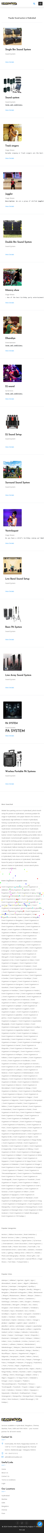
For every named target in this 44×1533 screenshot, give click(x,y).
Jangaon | (29, 1326)
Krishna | (25, 1341)
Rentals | (23, 1256)
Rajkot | (33, 1369)
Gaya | (13, 1311)
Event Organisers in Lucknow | (31, 1067)
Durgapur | (6, 1308)
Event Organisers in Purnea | (17, 1128)
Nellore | (29, 1356)
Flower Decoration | (20, 1247)
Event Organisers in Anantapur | (21, 905)
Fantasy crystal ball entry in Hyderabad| (16, 823)
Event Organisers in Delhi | (20, 948)
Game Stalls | (23, 1250)
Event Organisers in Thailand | (14, 1170)
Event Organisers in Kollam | (18, 1057)
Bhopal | (6, 1295)
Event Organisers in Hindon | (30, 990)
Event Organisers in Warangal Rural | (25, 1207)
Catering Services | (28, 1237)
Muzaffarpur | (7, 1353)
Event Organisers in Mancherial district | (23, 1079)
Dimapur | (25, 1305)
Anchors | (5, 1234)
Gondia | (32, 1311)
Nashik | (23, 1356)
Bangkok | (23, 1289)
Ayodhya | (32, 1286)
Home (4, 1469)
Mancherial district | (28, 1347)
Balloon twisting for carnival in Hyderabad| (27, 847)
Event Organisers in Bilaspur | (29, 932)
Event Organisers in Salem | (19, 1146)
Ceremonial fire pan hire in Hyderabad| (24, 829)
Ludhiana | (13, 1344)
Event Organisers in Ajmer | (12, 899)
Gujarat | (14, 1314)
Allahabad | (34, 1283)
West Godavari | (14, 1399)
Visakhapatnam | (26, 1393)
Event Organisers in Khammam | (22, 1048)
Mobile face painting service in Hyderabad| (17, 810)
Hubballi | (32, 1317)
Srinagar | (5, 1381)
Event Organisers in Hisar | (11, 993)
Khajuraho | (35, 1335)
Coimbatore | (30, 1298)
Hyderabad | (6, 1320)
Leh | (38, 1341)
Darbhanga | (6, 1302)
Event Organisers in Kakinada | (13, 1036)
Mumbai (4, 1499)
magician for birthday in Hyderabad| (15, 832)
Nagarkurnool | (24, 1353)
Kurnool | (32, 1341)
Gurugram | (28, 1314)
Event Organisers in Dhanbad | (22, 951)
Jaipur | (26, 1323)
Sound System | (20, 1259)
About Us (5, 1473)
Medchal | (5, 1350)
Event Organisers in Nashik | (13, 1103)
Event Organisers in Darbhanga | (15, 945)
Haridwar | (13, 1317)
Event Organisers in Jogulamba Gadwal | (16, 1030)
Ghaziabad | (20, 1311)
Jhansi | (14, 1329)
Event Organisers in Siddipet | (12, 1155)
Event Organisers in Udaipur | (29, 1182)
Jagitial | (20, 1323)
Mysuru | (15, 1353)
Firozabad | (6, 1311)
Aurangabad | (23, 1286)
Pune (3, 1513)
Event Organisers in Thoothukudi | (30, 1173)
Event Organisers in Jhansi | (21, 1024)
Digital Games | (27, 1240)
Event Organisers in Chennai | (22, 939)
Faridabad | (34, 1308)
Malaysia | (17, 1347)
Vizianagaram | (7, 1396)
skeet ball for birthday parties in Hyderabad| (18, 841)
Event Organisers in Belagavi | (29, 917)
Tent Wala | (12, 1262)
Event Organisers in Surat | (11, 1167)
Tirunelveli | (17, 1387)
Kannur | (5, 1335)
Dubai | (35, 1305)
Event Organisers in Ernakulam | (21, 966)
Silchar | (36, 1375)
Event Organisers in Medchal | (28, 1082)
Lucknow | (5, 1344)
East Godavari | (16, 1308)
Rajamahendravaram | (10, 1369)
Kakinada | (25, 1332)
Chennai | (14, 1298)
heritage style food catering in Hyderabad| (17, 850)
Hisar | (26, 1317)
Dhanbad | (36, 1302)
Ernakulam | (26, 1308)
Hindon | (20, 1317)
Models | (38, 1253)
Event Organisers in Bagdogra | (14, 911)
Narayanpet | (15, 1356)
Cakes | (18, 1237)
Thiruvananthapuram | (10, 1384)
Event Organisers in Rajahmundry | (20, 1131)
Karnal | (28, 1335)
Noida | (14, 1359)
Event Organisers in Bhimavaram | (14, 926)
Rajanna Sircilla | (24, 1369)
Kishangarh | (15, 1338)
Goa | (27, 1311)
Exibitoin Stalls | (7, 1247)
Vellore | (26, 1390)
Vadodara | (11, 1390)
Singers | (10, 1259)
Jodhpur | (30, 1329)
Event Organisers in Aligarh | (32, 899)
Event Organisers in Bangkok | (21, 914)
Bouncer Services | (8, 1237)
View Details (9, 62)
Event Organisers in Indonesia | (19, 1000)
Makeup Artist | (20, 1253)
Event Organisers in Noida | (23, 1109)
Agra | (33, 1280)
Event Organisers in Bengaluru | (13, 920)
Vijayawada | (6, 1393)
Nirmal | (36, 1356)
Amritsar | (5, 1286)
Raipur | (18, 1366)
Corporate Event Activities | (12, 1240)
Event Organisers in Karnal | (12, 1045)
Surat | (11, 1381)
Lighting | (11, 1253)
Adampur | (6, 1280)
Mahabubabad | (30, 1344)
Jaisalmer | (33, 1323)
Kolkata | (37, 1338)
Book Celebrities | (30, 1234)
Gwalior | (5, 1317)
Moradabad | (21, 1350)
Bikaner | (24, 1295)
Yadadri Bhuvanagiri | (27, 1399)
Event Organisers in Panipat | (30, 1112)
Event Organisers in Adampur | (13, 887)
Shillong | (6, 1375)
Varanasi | (19, 1390)
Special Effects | (32, 1259)
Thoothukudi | (23, 1384)
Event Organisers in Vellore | (19, 1192)
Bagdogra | (6, 1289)
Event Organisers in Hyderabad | (15, 996)
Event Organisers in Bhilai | (29, 923)
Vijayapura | (34, 1390)
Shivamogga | (20, 1375)
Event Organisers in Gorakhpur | (21, 978)
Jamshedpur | (21, 1326)
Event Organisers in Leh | (11, 1067)
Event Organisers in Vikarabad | (22, 1198)
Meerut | (12, 1350)
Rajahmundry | (26, 1366)
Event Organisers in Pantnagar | (13, 1115)
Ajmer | (21, 1283)
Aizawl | (15, 1283)
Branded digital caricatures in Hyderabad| (17, 859)
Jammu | (13, 1326)
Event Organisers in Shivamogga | (29, 1152)
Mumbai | (36, 1350)
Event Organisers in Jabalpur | (12, 1006)
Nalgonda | (6, 1356)
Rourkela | (23, 1372)
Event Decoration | (22, 1243)
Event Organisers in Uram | (31, 1185)
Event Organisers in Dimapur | (21, 957)
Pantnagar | (37, 1359)
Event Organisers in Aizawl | (31, 896)
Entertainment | (9, 1243)
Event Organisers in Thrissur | (12, 1176)
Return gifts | (32, 1256)
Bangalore (5, 1506)
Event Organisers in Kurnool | (28, 1064)
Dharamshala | (7, 1305)
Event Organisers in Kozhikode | (20, 1060)
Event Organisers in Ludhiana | (13, 1070)
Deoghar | (29, 1302)
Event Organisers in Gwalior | (20, 987)
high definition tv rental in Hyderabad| (24, 820)
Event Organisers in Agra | (27, 893)
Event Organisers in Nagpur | (23, 1097)
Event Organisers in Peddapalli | (19, 1118)
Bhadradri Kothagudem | (19, 1292)
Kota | (10, 1341)
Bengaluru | (6, 1292)
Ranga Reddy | (7, 1372)
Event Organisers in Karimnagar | (30, 1042)
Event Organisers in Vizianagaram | (15, 1204)
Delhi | (22, 1302)
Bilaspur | (31, 1295)
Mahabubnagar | (8, 1347)
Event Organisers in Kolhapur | (13, 1054)
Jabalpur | (5, 1323)
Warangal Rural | (29, 1396)
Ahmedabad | (7, 1283)
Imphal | (14, 1320)
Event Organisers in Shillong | (23, 1149)
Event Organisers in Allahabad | (13, 902)
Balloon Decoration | (16, 1234)
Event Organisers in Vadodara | (13, 1189)
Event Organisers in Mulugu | (21, 1088)
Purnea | (11, 1366)
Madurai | (21, 1344)
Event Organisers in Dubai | (25, 960)
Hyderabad (6, 1495)
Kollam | (5, 1341)
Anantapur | (13, 1286)
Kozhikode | (17, 1341)
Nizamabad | (6, 1359)
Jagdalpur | (13, 1323)
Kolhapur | (30, 1338)
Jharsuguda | (21, 1329)
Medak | (39, 1347)
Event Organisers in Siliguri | (13, 1158)
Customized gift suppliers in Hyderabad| (25, 838)
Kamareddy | (34, 1332)
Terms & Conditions (9, 1480)
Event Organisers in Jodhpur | (31, 1027)
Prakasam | (20, 1362)
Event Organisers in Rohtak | (13, 1143)
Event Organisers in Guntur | (28, 981)
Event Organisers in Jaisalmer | (28, 1012)
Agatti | (28, 1280)
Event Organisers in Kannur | (21, 1039)
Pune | (5, 1366)
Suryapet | (18, 1381)
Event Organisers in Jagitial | (20, 1009)
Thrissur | (31, 1384)
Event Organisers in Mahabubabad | (22, 1073)
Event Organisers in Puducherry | (15, 1125)
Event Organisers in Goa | (20, 975)
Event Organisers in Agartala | (20, 890)
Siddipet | (29, 1375)
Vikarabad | (15, 1393)
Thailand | (26, 1381)
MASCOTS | (30, 1253)
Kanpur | (11, 1335)
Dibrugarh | (16, 1305)
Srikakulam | (33, 1378)
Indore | (29, 1320)
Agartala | (21, 1280)
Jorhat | (11, 1332)
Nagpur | (33, 1353)
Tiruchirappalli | (7, 1387)
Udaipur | (32, 1387)
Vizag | (34, 1393)
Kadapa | (17, 1332)
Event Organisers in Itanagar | (28, 1003)
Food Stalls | (32, 1247)
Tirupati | (25, 1387)
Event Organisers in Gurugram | (13, 984)
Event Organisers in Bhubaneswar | (21, 929)
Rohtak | (16, 1372)
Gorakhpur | (6, 1314)
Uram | (4, 1390)
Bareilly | (30, 1289)
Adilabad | (13, 1280)
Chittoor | (22, 1298)
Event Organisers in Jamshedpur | (20, 1018)
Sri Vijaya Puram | (22, 1378)
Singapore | (12, 1378)
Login (3, 1483)
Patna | (4, 1362)
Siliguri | (5, 1378)
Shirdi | (12, 1375)
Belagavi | (37, 1289)
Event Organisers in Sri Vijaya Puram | (24, 1161)
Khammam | (6, 1338)
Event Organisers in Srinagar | (31, 1164)
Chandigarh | (6, 1298)
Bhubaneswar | (15, 1295)
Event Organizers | (35, 1243)
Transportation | (23, 1262)
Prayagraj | (29, 1362)
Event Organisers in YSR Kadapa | (14, 1216)
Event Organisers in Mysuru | (13, 1094)
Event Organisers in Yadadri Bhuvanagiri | (24, 1213)
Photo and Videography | (11, 1256)
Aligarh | (27, 1283)
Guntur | (21, 1314)
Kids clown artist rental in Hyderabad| (25, 856)
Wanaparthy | (18, 1396)
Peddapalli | (11, 1362)
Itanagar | (36, 1320)
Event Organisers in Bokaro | (12, 936)
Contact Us (5, 1476)
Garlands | (32, 1250)
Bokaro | (38, 1295)
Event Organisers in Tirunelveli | (24, 1179)
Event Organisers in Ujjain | (11, 1185)
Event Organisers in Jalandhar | (13, 1015)
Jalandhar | (6, 1326)
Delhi (3, 1503)
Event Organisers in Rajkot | (23, 1137)
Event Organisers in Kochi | (30, 1051)
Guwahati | (37, 1314)
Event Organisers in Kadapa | (27, 1033)
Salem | (30, 1372)
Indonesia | (22, 1320)
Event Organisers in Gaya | (13, 972)
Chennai (4, 1510)
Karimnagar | (20, 1335)
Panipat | (29, 1359)
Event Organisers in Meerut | (12, 1085)
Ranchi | (39, 1369)
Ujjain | (38, 1387)
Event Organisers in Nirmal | (18, 1106)
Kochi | (23, 1338)
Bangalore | (14, 1289)
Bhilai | (31, 1292)
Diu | (31, 1305)
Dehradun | (15, 1302)
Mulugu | (29, 1350)
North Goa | (21, 1359)
